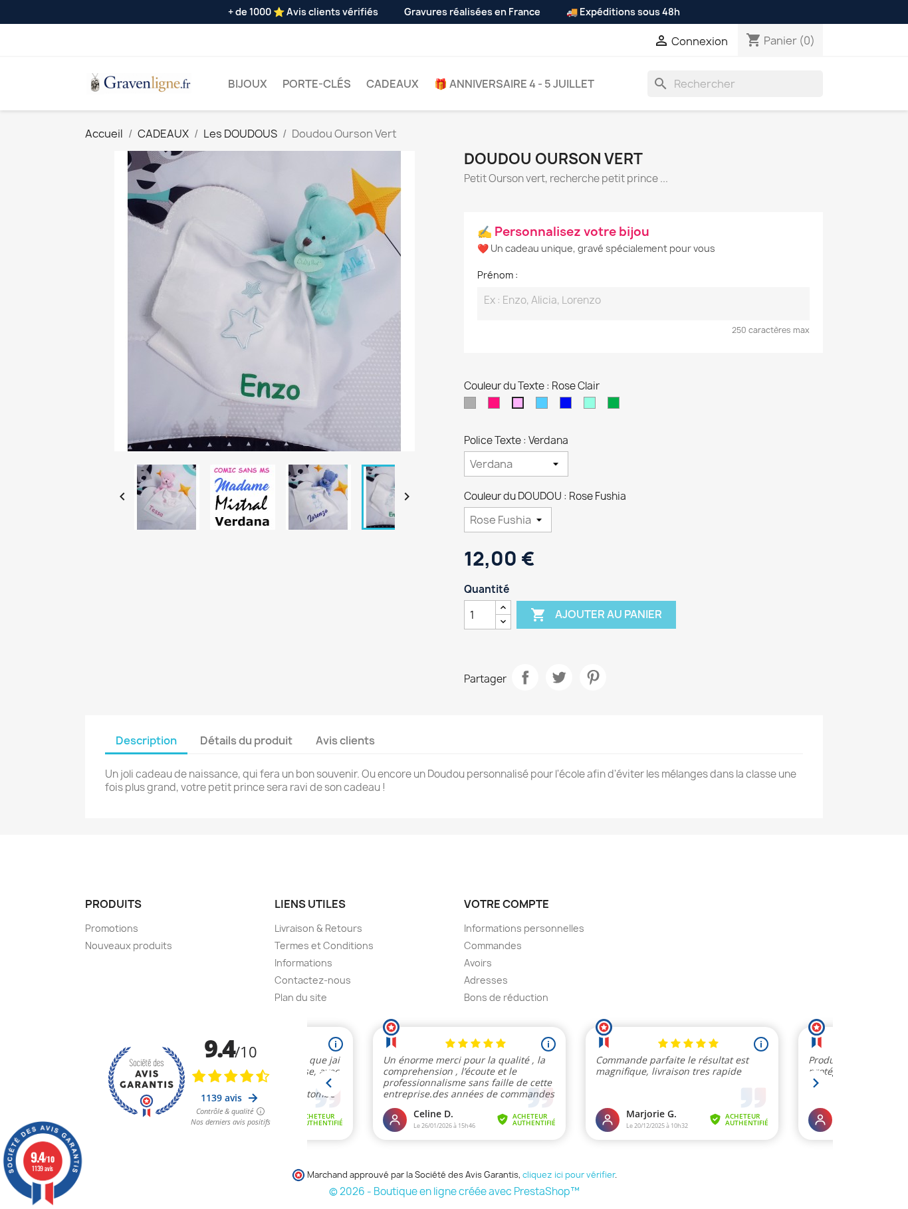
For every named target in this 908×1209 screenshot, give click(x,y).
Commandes (493, 945)
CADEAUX (392, 83)
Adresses (486, 980)
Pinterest (593, 677)
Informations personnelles (524, 928)
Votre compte (506, 904)
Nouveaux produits (128, 945)
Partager (525, 677)
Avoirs (478, 962)
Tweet (559, 677)
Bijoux (247, 83)
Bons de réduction (506, 997)
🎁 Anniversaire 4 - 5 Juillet (514, 83)
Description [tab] (146, 740)
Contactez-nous (313, 980)
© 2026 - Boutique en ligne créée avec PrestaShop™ (454, 1191)
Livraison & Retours (318, 928)
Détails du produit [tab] (246, 740)
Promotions (111, 928)
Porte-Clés (317, 83)
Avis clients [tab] (345, 740)
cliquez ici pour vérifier (568, 1174)
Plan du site (301, 997)
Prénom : (497, 275)
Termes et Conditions (324, 945)
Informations (303, 962)
